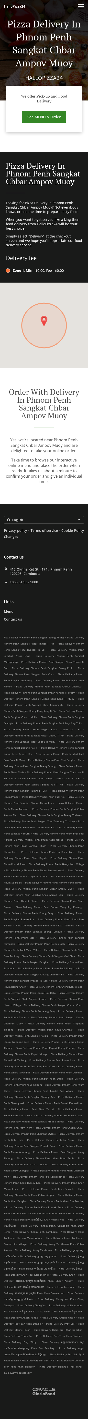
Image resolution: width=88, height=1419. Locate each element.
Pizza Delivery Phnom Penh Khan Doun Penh (45, 1158)
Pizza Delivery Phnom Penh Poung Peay (28, 913)
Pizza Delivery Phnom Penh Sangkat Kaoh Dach (33, 1078)
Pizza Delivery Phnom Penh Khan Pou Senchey (57, 1201)
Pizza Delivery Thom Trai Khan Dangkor (58, 1330)
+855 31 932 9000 (24, 582)
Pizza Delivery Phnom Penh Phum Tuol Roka (30, 993)
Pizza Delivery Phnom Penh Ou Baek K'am (47, 852)
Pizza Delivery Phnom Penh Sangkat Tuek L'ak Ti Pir (43, 778)
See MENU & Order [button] (44, 116)
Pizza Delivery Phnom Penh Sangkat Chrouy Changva (49, 686)
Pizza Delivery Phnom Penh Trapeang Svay (29, 1011)
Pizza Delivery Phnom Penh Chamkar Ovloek (30, 1133)
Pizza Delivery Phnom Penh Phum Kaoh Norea (34, 839)
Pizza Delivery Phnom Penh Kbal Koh (59, 1115)
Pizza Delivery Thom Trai (18, 1336)
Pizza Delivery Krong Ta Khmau (33, 1250)
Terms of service (44, 530)
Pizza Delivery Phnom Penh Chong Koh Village (55, 986)
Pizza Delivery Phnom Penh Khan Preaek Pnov (34, 1207)
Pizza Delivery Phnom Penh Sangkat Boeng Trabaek (51, 815)
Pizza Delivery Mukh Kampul (65, 1305)
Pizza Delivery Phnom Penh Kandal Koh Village (44, 1091)
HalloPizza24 (14, 6)
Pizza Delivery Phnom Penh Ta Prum (50, 1140)
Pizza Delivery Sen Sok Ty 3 (38, 1360)
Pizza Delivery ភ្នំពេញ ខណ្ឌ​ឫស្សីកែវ (37, 1268)
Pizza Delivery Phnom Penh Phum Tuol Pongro (46, 968)
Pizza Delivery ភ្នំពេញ (70, 1268)
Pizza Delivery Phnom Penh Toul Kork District (38, 1176)
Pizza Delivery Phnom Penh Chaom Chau (58, 1127)
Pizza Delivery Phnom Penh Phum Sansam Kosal (35, 870)
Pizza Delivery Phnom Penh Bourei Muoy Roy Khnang (49, 907)
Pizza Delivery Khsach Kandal (21, 1317)
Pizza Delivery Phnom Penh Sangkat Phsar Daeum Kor (38, 729)
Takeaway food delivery (18, 1372)
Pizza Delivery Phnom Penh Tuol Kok (43, 796)
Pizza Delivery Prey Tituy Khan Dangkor (59, 1336)
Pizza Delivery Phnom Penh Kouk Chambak (45, 1029)
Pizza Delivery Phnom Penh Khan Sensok (48, 1189)
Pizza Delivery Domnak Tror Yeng (60, 1366)
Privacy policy (15, 530)
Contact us (13, 619)
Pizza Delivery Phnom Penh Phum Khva (52, 1060)
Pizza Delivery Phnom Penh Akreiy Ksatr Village (56, 864)
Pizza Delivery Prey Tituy (20, 1342)
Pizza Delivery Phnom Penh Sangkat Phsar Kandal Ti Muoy (39, 692)
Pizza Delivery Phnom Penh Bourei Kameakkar (54, 1103)
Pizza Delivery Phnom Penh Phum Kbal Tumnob (44, 925)
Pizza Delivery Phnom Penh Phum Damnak (57, 1072)
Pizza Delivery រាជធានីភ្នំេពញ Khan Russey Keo (39, 1219)
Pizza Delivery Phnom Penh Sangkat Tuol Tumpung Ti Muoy (39, 821)
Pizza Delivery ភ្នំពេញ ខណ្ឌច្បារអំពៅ (38, 1262)
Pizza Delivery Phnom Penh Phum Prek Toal (58, 833)
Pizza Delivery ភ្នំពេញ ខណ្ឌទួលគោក (38, 1256)
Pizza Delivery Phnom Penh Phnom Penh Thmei (53, 882)
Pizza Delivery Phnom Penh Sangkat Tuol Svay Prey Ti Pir (49, 723)
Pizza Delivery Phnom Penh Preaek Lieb (41, 944)
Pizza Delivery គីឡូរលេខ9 (68, 1311)
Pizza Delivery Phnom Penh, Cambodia (34, 1231)
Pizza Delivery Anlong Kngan (58, 1317)
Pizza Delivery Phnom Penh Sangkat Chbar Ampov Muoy (39, 888)
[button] (81, 6)
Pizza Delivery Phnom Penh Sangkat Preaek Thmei (34, 1121)
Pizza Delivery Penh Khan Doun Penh (43, 1213)
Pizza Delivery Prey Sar (60, 1323)
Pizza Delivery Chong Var (31, 1305)
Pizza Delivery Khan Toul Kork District (26, 1274)
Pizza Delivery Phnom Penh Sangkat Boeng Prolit (43, 668)
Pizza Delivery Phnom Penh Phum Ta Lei (29, 1109)
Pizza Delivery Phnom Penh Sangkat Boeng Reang (34, 637)
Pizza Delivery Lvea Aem (61, 1287)
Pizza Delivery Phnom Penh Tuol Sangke (51, 760)
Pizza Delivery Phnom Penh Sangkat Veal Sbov (48, 956)
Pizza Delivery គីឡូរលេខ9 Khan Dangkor (27, 1311)
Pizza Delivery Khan (63, 1274)
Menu (8, 611)
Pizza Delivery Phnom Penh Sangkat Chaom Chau (53, 1005)
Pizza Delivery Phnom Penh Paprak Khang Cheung (45, 1048)
